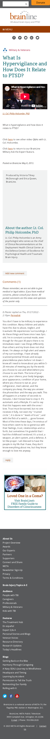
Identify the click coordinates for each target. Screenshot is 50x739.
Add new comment (14, 273)
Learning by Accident (13, 676)
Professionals (10, 603)
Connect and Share (12, 562)
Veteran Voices (10, 637)
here (10, 139)
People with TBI (11, 595)
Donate (40, 2)
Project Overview (11, 542)
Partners (7, 554)
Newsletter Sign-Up (13, 570)
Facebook (14, 37)
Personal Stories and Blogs (17, 633)
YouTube (17, 696)
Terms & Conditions (13, 577)
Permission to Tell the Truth (17, 680)
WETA (6, 566)
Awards (6, 546)
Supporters (9, 558)
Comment (37, 37)
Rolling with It (10, 688)
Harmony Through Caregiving (18, 664)
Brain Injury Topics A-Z (15, 585)
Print (32, 37)
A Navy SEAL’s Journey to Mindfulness (22, 668)
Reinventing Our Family (15, 684)
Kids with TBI (9, 610)
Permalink (15, 315)
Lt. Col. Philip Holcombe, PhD (16, 113)
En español (8, 626)
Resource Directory (13, 641)
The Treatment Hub (13, 622)
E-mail (14, 720)
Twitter (20, 37)
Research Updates (12, 645)
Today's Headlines (12, 649)
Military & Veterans (19, 50)
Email (26, 37)
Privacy (6, 573)
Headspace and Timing (14, 672)
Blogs (5, 656)
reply (7, 460)
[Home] (25, 17)
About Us (7, 538)
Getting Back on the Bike (15, 660)
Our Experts (9, 550)
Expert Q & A (9, 630)
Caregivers (8, 599)
